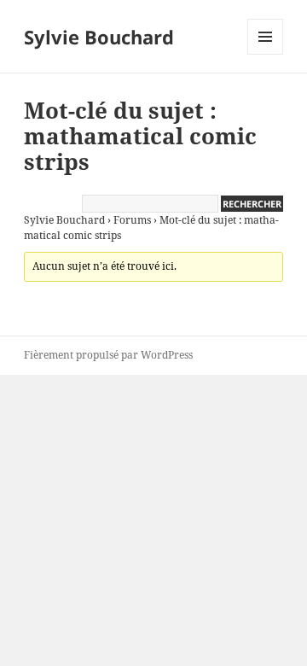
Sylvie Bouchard (99, 37)
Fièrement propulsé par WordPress (108, 355)
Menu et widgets (265, 54)
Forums (132, 220)
